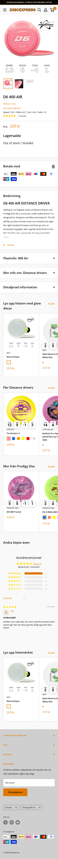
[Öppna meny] (4, 10)
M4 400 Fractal (14, 511)
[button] (15, 573)
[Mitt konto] (45, 10)
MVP (8, 353)
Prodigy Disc (9, 104)
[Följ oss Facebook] (5, 822)
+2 (34, 438)
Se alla (51, 303)
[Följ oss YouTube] (17, 822)
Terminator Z (13, 433)
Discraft (11, 429)
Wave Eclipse (13, 356)
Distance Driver (11, 108)
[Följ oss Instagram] (11, 822)
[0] (52, 10)
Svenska (8, 807)
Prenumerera (15, 792)
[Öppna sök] (39, 10)
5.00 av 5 (37, 563)
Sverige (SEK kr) (28, 807)
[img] (9, 606)
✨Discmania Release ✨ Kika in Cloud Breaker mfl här (29, 2)
